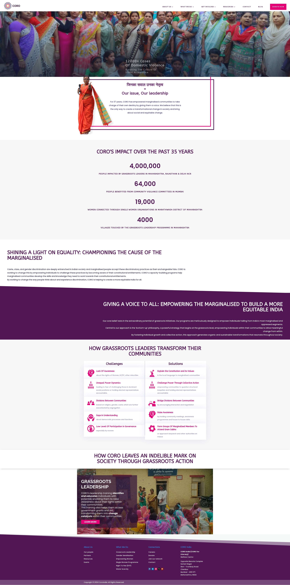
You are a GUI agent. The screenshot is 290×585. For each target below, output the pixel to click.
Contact (247, 7)
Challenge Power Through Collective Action (178, 383)
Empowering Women (124, 559)
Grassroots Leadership (125, 552)
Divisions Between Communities (111, 400)
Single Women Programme (127, 562)
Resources (228, 7)
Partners (87, 556)
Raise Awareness (165, 412)
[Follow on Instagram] (156, 569)
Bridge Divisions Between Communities (175, 400)
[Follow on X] (159, 569)
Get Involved (207, 7)
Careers (151, 552)
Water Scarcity (122, 569)
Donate (151, 556)
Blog (260, 7)
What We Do (186, 7)
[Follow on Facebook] (149, 569)
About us (166, 7)
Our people (88, 552)
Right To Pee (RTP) (123, 566)
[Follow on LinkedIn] (153, 569)
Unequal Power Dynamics (108, 383)
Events (86, 562)
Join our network (155, 559)
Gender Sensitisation (124, 556)
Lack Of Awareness (105, 371)
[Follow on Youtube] (162, 569)
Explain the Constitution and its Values (175, 371)
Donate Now (278, 7)
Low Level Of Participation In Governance (116, 426)
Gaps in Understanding (107, 415)
